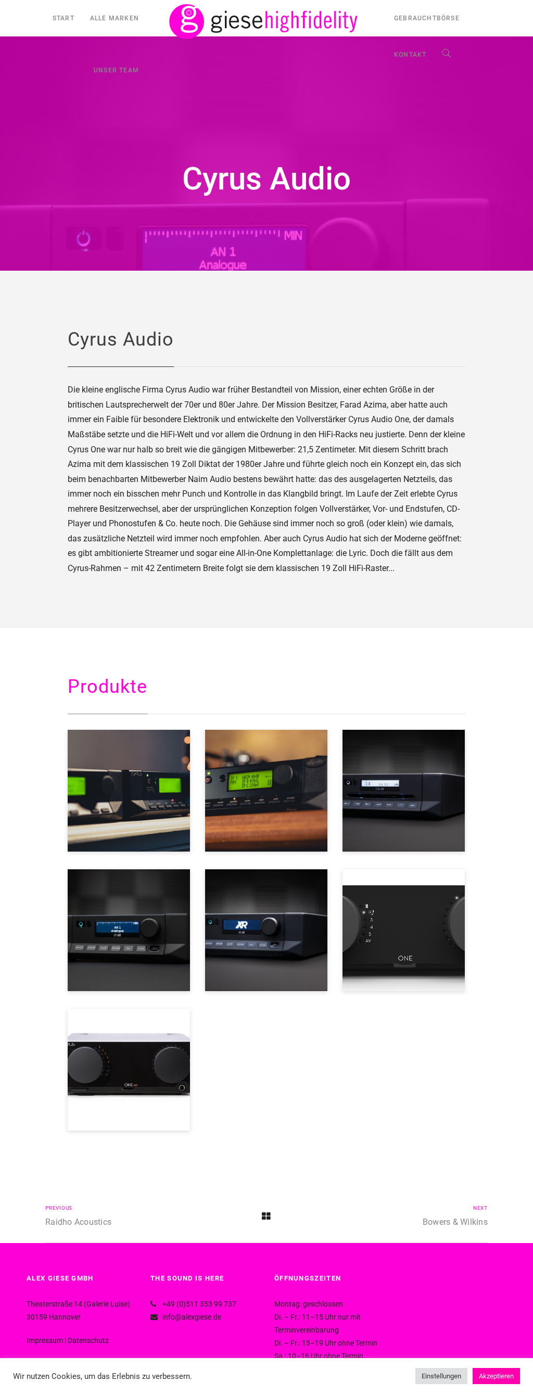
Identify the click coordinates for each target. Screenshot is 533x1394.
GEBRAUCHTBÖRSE (427, 18)
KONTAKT (410, 54)
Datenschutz (88, 1340)
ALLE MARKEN (114, 18)
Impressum (45, 1340)
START (63, 18)
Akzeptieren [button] (496, 1376)
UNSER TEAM (116, 70)
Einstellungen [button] (441, 1376)
